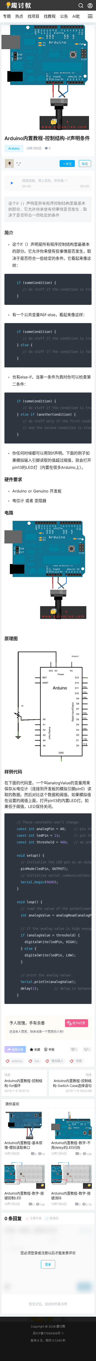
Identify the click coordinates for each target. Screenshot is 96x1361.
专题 (7, 16)
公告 (64, 16)
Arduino (13, 148)
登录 (48, 1264)
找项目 (33, 16)
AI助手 (78, 16)
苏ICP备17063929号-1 (48, 1333)
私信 (85, 164)
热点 (19, 16)
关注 (69, 164)
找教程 (50, 16)
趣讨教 (60, 1326)
